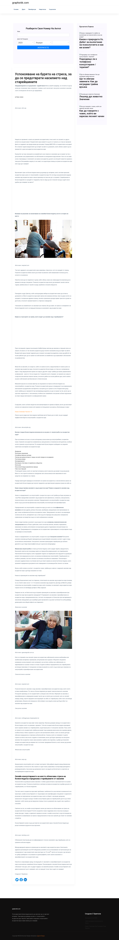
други (23, 9)
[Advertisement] (43, 125)
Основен (16, 9)
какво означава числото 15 (23, 411)
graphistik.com (20, 2)
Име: (18, 31)
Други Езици (41, 936)
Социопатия (52, 9)
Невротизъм (42, 9)
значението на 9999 (91, 918)
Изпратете (43, 47)
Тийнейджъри (32, 9)
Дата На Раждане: (22, 39)
